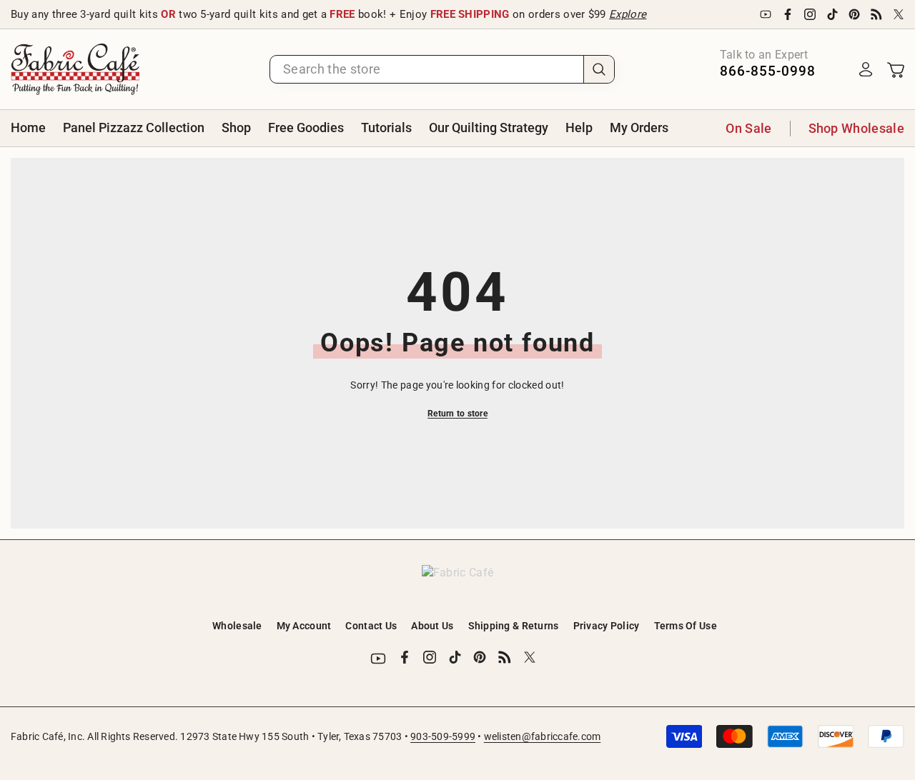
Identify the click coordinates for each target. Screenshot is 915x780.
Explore (627, 14)
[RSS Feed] (876, 14)
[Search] (442, 69)
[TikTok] (832, 14)
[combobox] (426, 69)
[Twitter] (898, 14)
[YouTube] (765, 14)
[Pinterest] (854, 14)
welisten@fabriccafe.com (542, 736)
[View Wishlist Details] (837, 69)
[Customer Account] (866, 69)
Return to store (457, 414)
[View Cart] (895, 69)
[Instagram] (810, 14)
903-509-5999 (442, 736)
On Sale (748, 128)
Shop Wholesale (856, 128)
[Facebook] (787, 14)
